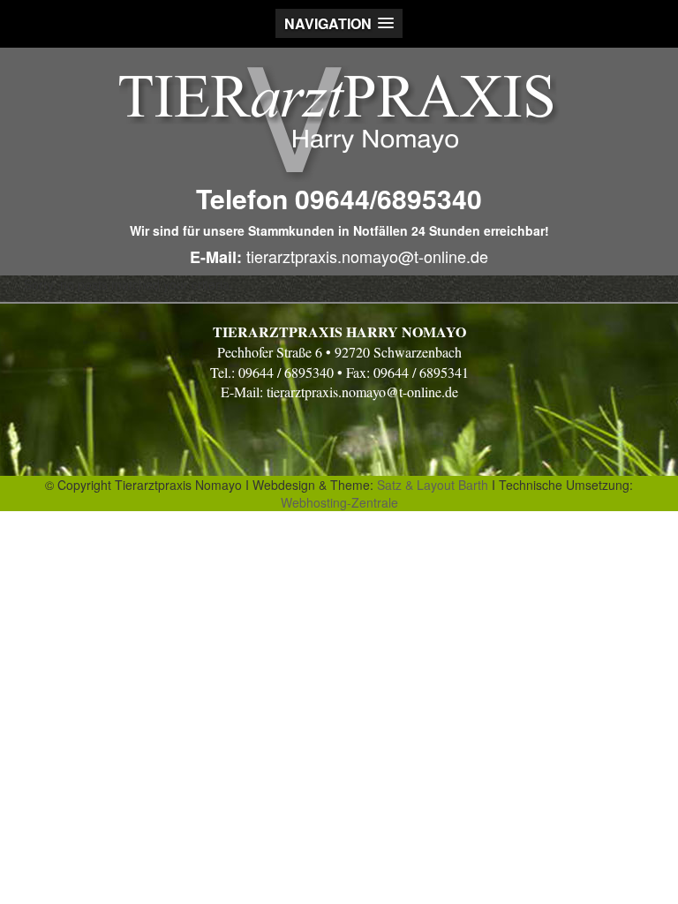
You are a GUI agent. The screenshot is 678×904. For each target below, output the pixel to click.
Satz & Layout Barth (432, 484)
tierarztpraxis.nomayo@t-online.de (365, 256)
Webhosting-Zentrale (339, 502)
